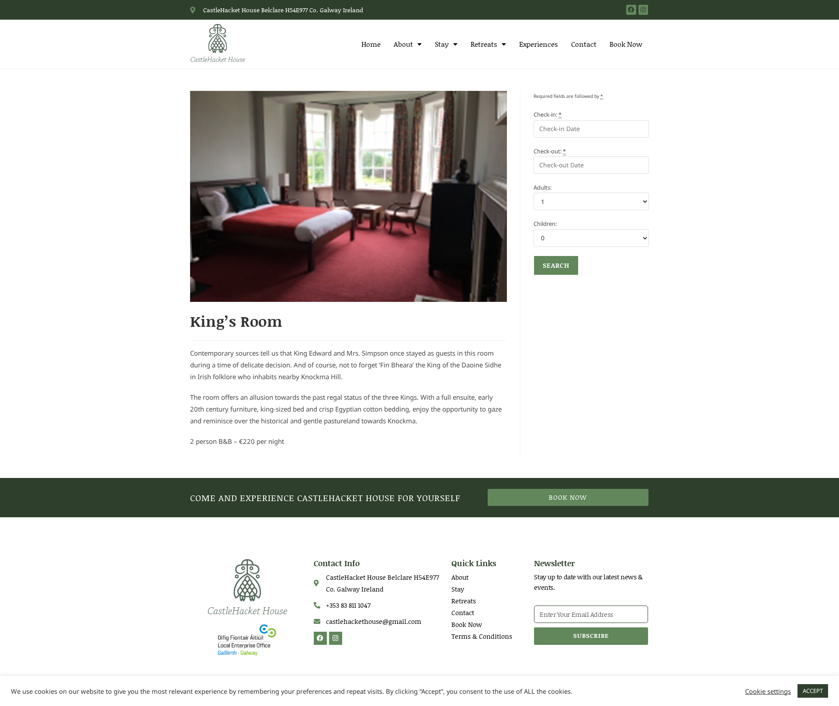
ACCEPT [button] (813, 691)
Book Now (626, 44)
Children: (545, 224)
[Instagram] (643, 9)
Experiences (538, 44)
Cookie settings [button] (768, 691)
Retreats (484, 44)
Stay (442, 44)
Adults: (542, 187)
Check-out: (550, 151)
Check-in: (548, 114)
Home (371, 44)
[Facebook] (631, 9)
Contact (583, 44)
